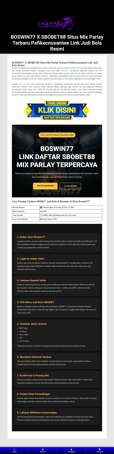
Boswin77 (65, 71)
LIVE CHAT (99, 452)
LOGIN (14, 452)
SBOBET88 (75, 68)
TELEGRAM (71, 452)
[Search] (105, 5)
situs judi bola (24, 84)
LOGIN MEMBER (70, 186)
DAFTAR (42, 452)
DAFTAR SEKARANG (45, 186)
